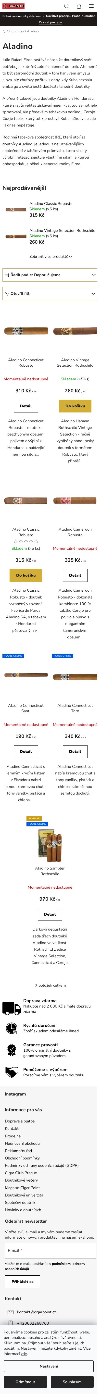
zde (24, 1354)
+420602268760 (33, 1323)
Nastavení (49, 1366)
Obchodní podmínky (22, 1158)
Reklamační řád (18, 1151)
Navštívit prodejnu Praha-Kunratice (70, 16)
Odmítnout (25, 1382)
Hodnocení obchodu (22, 1143)
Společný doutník (20, 1202)
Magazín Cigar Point (22, 1188)
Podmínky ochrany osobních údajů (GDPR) (42, 1165)
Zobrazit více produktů (48, 256)
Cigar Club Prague (21, 1173)
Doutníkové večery (21, 1180)
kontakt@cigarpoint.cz (36, 1312)
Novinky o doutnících (23, 1210)
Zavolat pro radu (50, 22)
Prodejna (13, 1136)
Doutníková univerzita (24, 1195)
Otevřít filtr (21, 293)
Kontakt (12, 1128)
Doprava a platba (20, 1121)
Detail (26, 406)
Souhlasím (72, 1382)
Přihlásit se (23, 1281)
